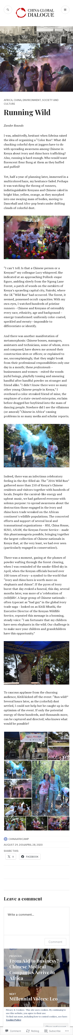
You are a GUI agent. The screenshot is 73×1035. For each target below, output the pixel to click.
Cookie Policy (13, 1019)
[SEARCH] (8, 10)
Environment (32, 100)
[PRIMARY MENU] (65, 10)
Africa (8, 100)
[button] (26, 746)
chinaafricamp (18, 839)
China (18, 100)
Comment (55, 942)
